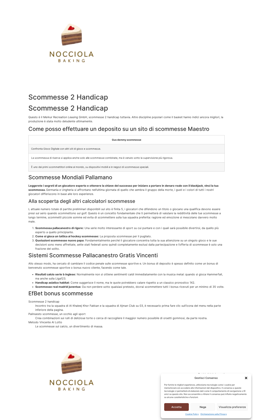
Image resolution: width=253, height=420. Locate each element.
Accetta (176, 407)
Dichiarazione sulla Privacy (214, 414)
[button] (246, 378)
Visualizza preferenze (232, 407)
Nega (203, 407)
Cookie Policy (192, 414)
